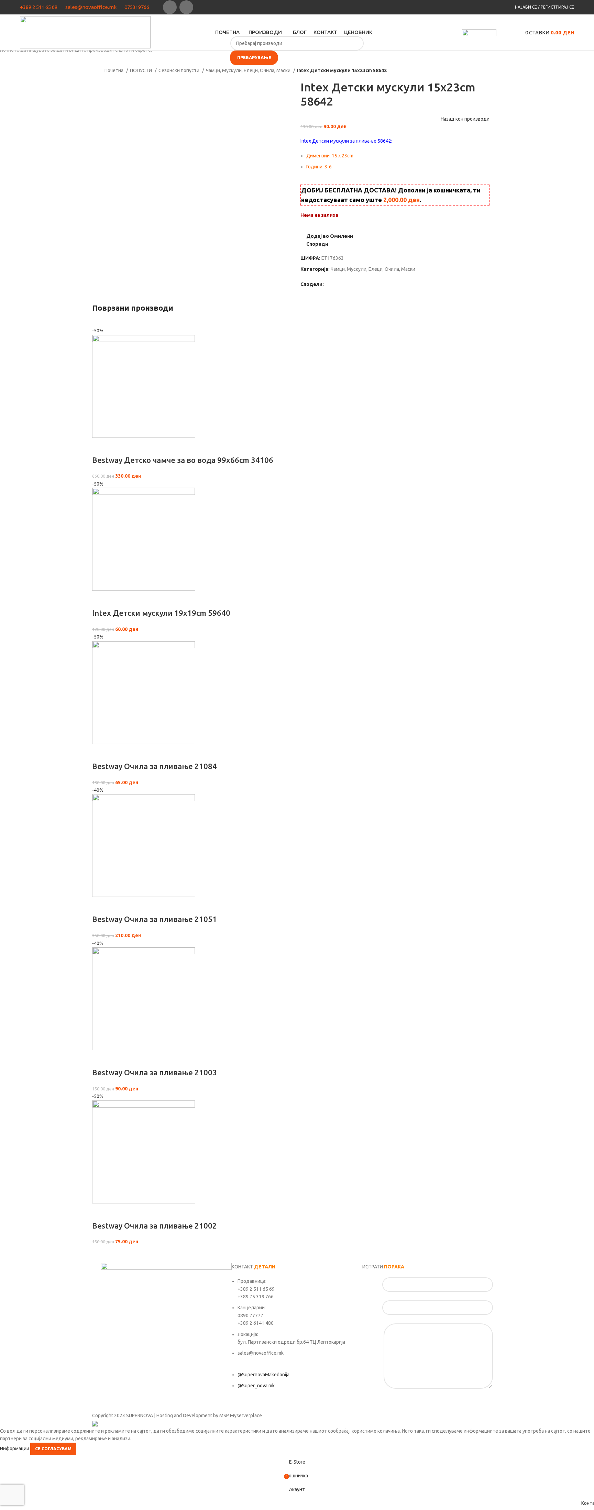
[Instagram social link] (186, 7)
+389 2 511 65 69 (38, 7)
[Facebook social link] (170, 7)
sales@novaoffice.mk (91, 7)
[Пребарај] (503, 32)
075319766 (136, 7)
